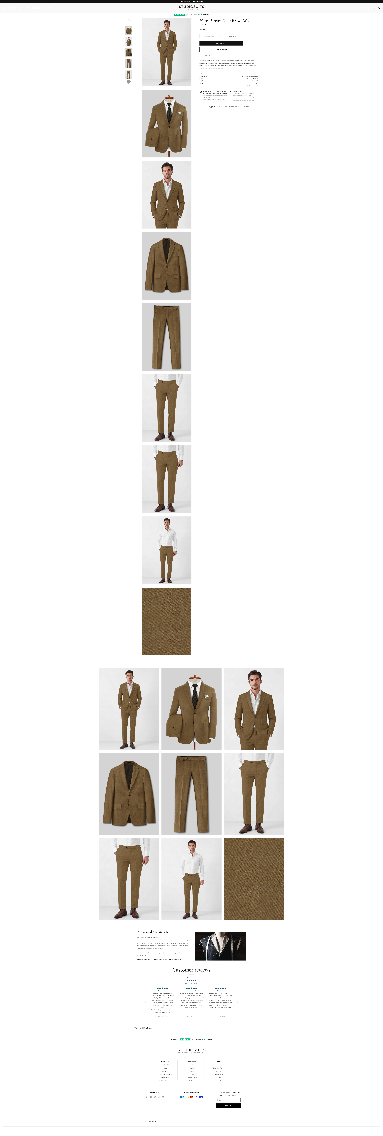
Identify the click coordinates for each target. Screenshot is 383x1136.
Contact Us (219, 1065)
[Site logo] (191, 1051)
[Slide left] (129, 21)
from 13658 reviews (191, 983)
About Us (165, 1071)
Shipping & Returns (219, 1068)
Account (366, 8)
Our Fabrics (192, 1081)
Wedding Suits (192, 1077)
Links (219, 1077)
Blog (165, 1068)
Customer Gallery (165, 1077)
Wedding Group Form (165, 1081)
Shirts (192, 1074)
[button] (374, 8)
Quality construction (165, 1074)
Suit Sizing (219, 1071)
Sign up (228, 1106)
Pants (192, 1071)
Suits (192, 1065)
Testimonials (165, 1065)
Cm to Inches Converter (219, 1081)
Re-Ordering (219, 1074)
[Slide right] (129, 82)
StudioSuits (194, 1132)
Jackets (192, 1068)
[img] (191, 980)
